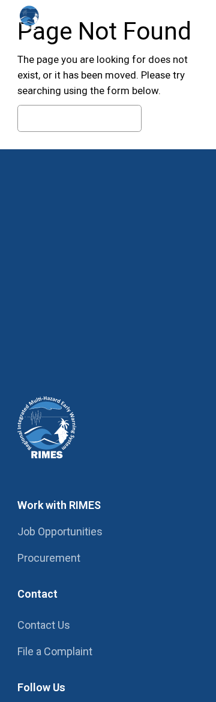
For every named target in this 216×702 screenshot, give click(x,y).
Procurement (48, 558)
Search (173, 119)
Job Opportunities (60, 531)
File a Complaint (54, 651)
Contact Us (43, 625)
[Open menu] (187, 17)
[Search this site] (153, 17)
